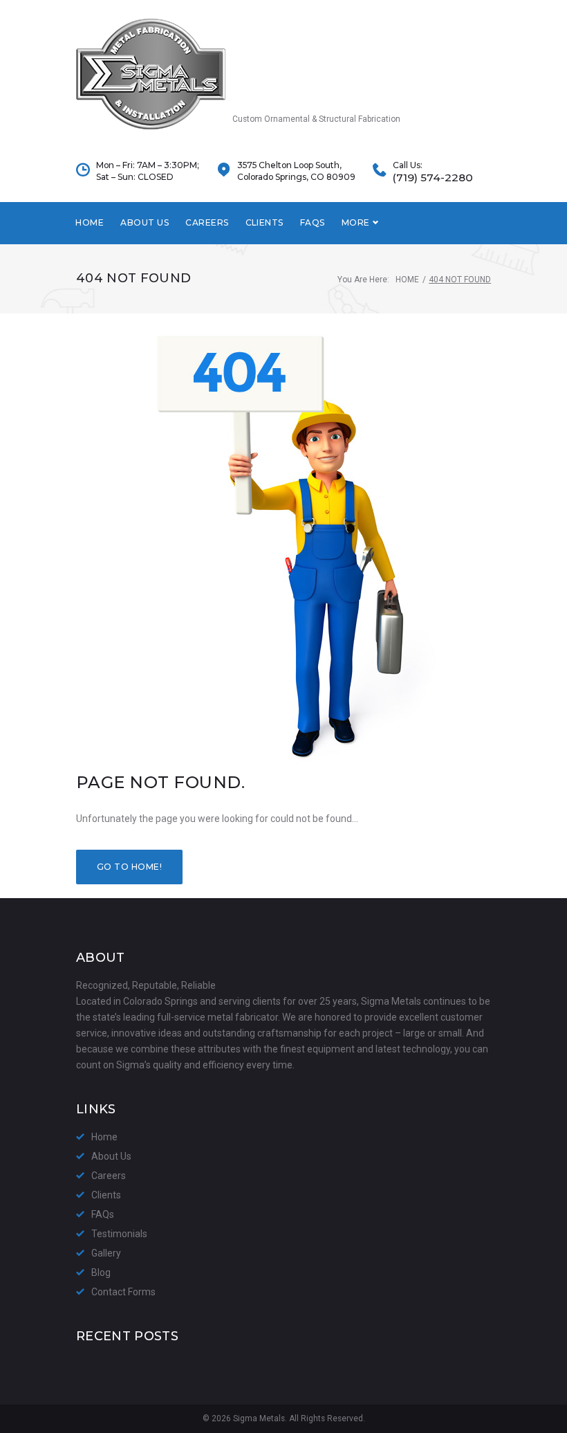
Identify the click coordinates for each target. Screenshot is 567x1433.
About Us (144, 222)
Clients (264, 222)
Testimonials (119, 1233)
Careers (206, 222)
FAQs (312, 222)
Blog (101, 1272)
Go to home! (129, 866)
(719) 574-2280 (433, 178)
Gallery (106, 1253)
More (356, 222)
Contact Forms (123, 1291)
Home (89, 222)
